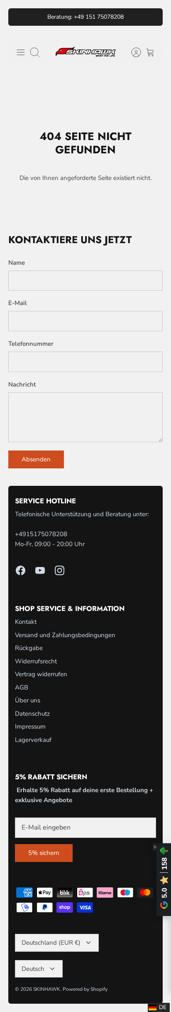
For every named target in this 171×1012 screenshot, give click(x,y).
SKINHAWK (46, 989)
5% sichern (43, 853)
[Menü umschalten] (21, 52)
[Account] (132, 52)
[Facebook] (20, 570)
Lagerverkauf (33, 740)
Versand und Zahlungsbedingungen (65, 635)
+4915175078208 (41, 534)
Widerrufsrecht (36, 661)
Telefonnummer (31, 344)
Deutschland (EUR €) (51, 942)
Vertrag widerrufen (41, 674)
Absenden (36, 459)
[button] (159, 1007)
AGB (21, 687)
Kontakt (26, 622)
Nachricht (22, 384)
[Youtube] (40, 570)
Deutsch (33, 969)
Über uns (27, 700)
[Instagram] (59, 570)
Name (16, 263)
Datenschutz (32, 713)
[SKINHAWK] (86, 52)
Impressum (30, 726)
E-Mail (17, 303)
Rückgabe (29, 648)
